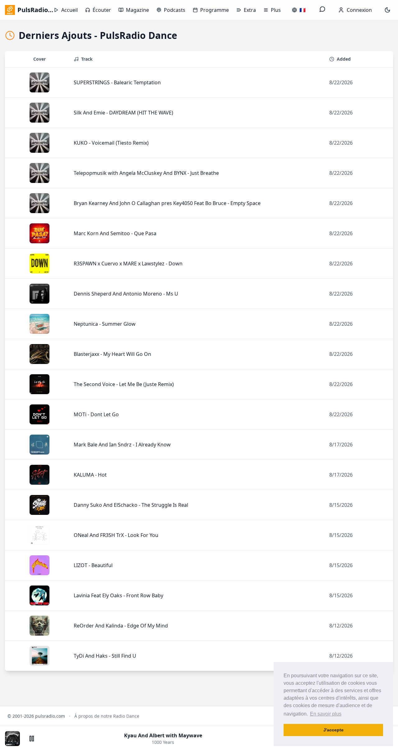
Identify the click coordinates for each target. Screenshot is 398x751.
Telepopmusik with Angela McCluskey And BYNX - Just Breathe (146, 173)
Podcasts (174, 10)
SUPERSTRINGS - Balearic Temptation (117, 82)
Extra (250, 10)
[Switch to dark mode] (387, 10)
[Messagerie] (322, 9)
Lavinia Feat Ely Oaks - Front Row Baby (118, 595)
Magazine (137, 10)
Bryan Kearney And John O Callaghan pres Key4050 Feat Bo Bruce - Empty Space (167, 203)
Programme (214, 10)
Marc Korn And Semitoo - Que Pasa (115, 233)
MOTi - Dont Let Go (96, 414)
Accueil (69, 10)
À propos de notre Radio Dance (106, 716)
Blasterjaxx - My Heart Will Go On (112, 354)
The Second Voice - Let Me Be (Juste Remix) (124, 384)
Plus (276, 10)
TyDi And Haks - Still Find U (105, 655)
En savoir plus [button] (325, 713)
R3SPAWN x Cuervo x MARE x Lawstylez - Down (128, 263)
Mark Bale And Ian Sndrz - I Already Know (122, 444)
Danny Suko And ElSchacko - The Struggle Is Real (131, 504)
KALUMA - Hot (90, 474)
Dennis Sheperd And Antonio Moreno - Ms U (126, 293)
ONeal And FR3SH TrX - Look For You (116, 535)
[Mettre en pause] (32, 738)
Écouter (102, 10)
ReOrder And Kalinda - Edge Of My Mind (121, 625)
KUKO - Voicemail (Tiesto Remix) (111, 142)
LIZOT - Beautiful (93, 565)
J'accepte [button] (333, 729)
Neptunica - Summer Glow (105, 323)
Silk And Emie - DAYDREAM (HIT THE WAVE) (123, 112)
